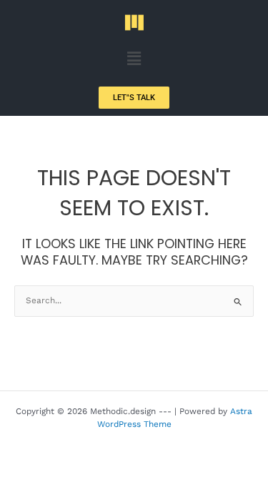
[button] (133, 58)
